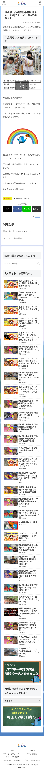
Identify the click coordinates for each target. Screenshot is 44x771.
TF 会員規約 (32, 754)
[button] (36, 209)
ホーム (12, 750)
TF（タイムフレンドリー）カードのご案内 (12, 755)
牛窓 (27, 198)
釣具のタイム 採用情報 (12, 760)
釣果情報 (8, 198)
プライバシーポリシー (32, 760)
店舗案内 (32, 750)
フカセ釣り (19, 198)
